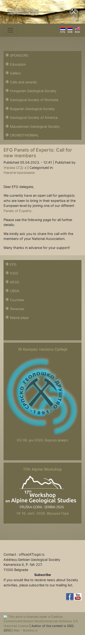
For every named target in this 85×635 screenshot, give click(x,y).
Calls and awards (23, 82)
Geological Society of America (34, 117)
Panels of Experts (17, 211)
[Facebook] (70, 596)
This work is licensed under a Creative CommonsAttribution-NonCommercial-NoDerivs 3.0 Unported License (41, 621)
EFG (13, 264)
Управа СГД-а (15, 168)
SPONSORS (19, 55)
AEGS (14, 282)
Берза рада (19, 317)
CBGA (14, 291)
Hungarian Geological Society (33, 91)
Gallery (15, 73)
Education (18, 64)
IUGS (14, 273)
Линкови (17, 309)
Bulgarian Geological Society (32, 109)
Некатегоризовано (19, 172)
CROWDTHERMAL (24, 135)
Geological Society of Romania (34, 100)
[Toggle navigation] (10, 30)
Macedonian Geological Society (35, 126)
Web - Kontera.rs (25, 630)
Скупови (17, 300)
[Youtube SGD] (77, 596)
